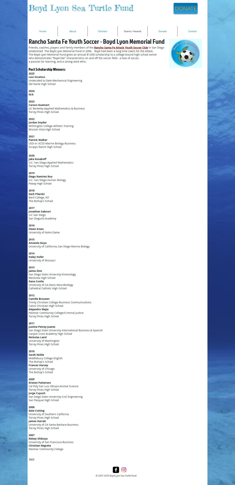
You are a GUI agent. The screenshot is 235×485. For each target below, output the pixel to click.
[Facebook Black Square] (116, 470)
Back (31, 459)
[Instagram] (124, 470)
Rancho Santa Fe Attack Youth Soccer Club (121, 47)
